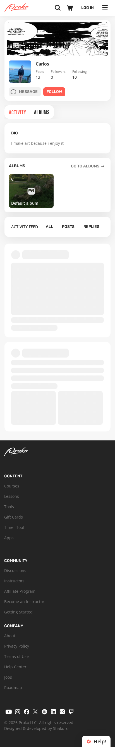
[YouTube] (8, 711)
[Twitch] (71, 711)
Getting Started (18, 612)
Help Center (15, 666)
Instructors (14, 580)
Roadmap (13, 687)
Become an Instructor (24, 601)
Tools (9, 506)
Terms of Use (16, 656)
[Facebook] (26, 711)
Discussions (15, 570)
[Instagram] (17, 711)
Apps (9, 537)
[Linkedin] (53, 711)
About (9, 635)
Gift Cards (13, 517)
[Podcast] (62, 711)
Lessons (11, 496)
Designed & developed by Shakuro (36, 728)
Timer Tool (14, 527)
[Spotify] (44, 711)
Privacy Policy (16, 646)
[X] (35, 711)
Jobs (8, 677)
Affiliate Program (19, 591)
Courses (11, 486)
